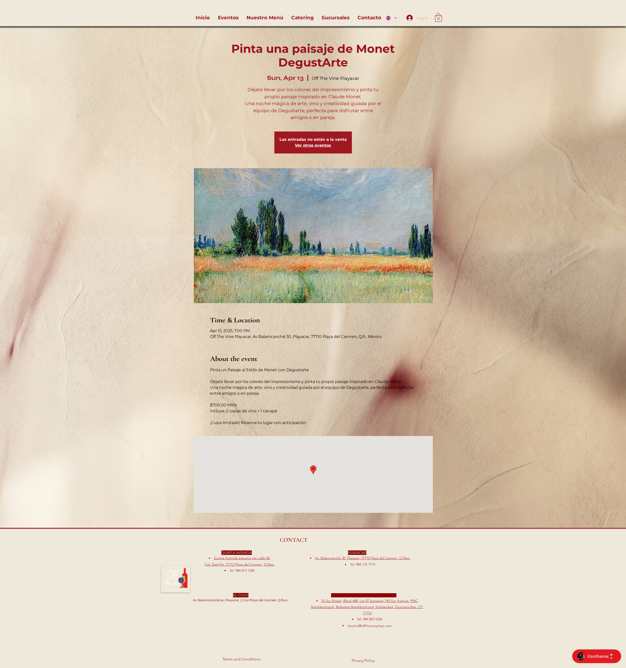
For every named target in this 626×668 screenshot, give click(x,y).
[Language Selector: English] (391, 18)
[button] (438, 17)
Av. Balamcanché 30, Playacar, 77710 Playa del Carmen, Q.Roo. (362, 558)
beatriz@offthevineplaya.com (370, 626)
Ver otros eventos (313, 145)
